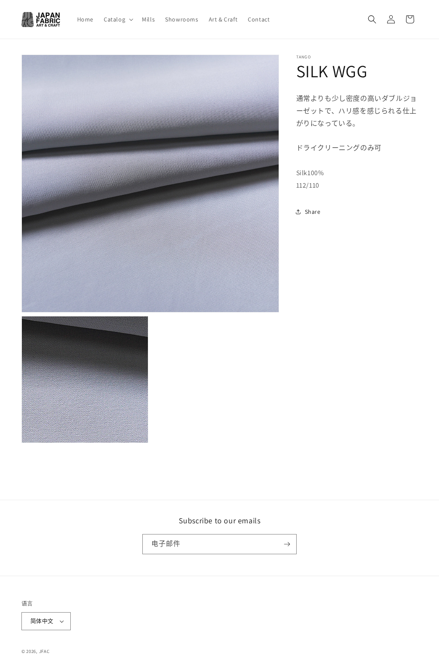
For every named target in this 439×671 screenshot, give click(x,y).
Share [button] (313, 212)
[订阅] (286, 544)
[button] (118, 19)
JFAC (44, 651)
